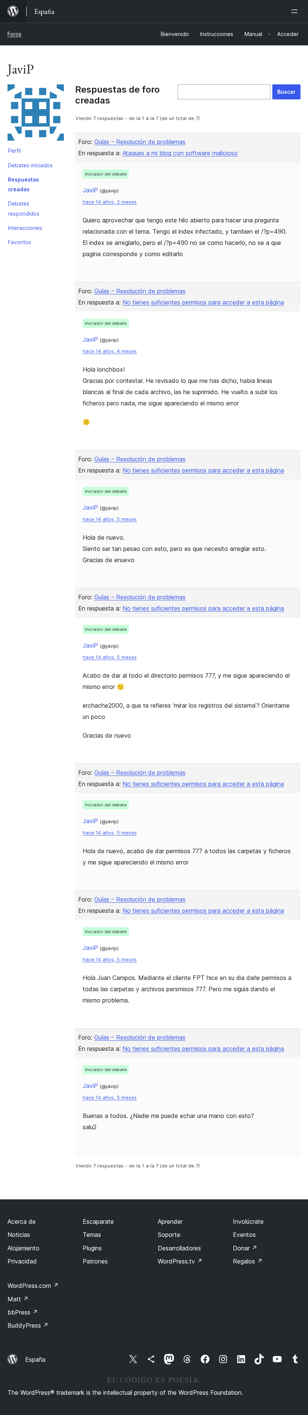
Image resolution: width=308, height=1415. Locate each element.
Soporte (169, 1234)
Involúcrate (248, 1221)
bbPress (23, 1312)
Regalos (248, 1261)
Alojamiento (23, 1248)
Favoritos (19, 242)
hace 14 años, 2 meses (110, 202)
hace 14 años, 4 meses (110, 351)
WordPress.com (33, 1285)
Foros (14, 34)
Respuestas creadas (23, 184)
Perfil (14, 150)
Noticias (19, 1234)
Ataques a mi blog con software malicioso (180, 153)
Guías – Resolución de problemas (140, 142)
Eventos (244, 1234)
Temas (92, 1234)
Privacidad (22, 1261)
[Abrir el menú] (296, 11)
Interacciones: (25, 228)
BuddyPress (28, 1325)
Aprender (170, 1221)
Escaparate (98, 1221)
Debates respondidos (23, 208)
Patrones (95, 1261)
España (35, 1359)
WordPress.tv (180, 1261)
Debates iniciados (30, 165)
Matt (18, 1299)
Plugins (92, 1248)
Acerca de (22, 1221)
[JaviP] (36, 114)
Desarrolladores (179, 1248)
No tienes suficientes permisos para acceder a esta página (203, 302)
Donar (245, 1248)
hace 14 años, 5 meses (110, 519)
